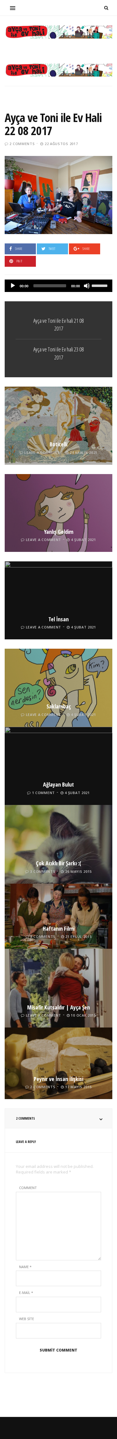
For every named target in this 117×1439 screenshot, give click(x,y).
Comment (28, 1187)
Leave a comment (42, 452)
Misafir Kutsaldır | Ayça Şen (58, 1007)
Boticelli (58, 444)
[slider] (100, 285)
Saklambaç (58, 706)
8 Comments (43, 936)
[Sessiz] (87, 286)
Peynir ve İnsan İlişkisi (58, 1079)
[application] (58, 286)
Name (25, 1266)
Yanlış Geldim (58, 531)
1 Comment (43, 792)
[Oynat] (13, 286)
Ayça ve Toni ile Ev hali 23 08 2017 (58, 353)
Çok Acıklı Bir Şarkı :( (58, 863)
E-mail (26, 1292)
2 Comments (22, 143)
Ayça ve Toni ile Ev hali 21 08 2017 (58, 324)
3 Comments (42, 871)
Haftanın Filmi (59, 928)
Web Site (26, 1318)
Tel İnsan (58, 619)
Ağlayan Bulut (58, 784)
